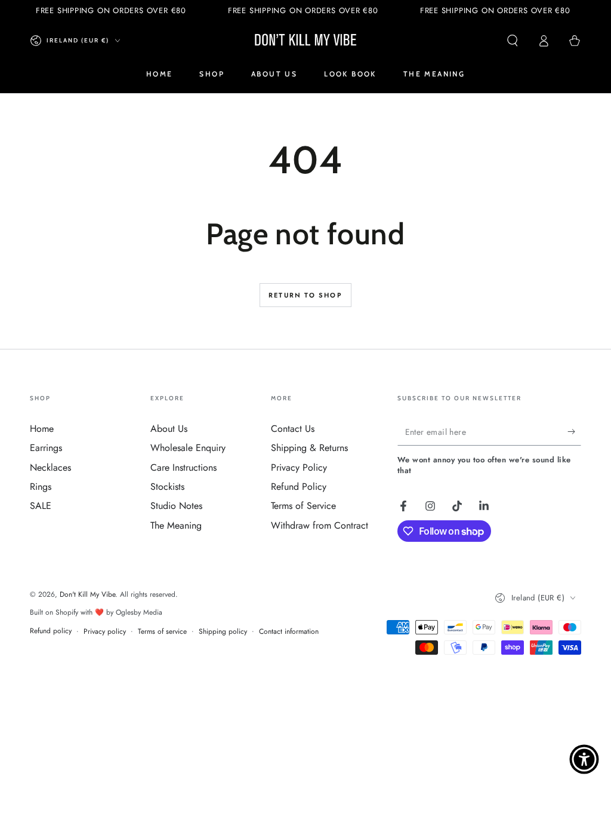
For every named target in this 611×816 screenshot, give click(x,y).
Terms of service (162, 632)
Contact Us (292, 428)
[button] (512, 40)
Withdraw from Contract (319, 525)
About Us (168, 428)
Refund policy (51, 631)
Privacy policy (105, 632)
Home (42, 428)
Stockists (167, 486)
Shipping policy (223, 632)
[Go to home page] (305, 41)
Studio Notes (176, 506)
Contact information (289, 632)
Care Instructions (183, 467)
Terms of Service (303, 506)
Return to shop (305, 295)
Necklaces (50, 467)
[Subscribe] (574, 432)
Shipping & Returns (309, 448)
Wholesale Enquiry (188, 448)
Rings (40, 486)
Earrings (46, 448)
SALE (40, 506)
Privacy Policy (299, 467)
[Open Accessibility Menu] (584, 759)
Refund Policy (298, 486)
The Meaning (176, 525)
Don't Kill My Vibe (87, 594)
